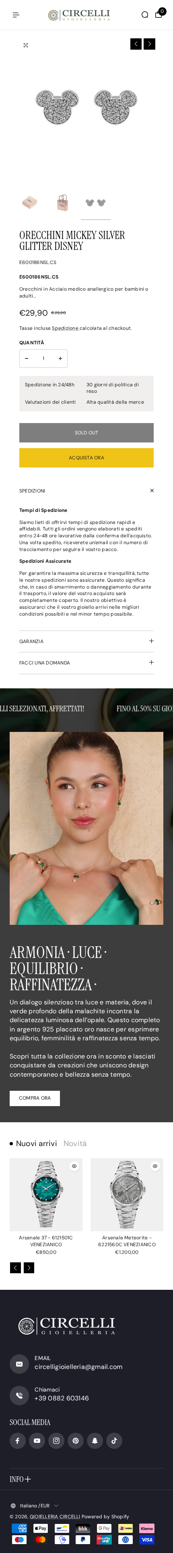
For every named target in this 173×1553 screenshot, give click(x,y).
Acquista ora (86, 458)
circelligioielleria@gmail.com (78, 1366)
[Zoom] (25, 45)
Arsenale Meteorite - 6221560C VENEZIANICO (127, 1241)
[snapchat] (95, 1441)
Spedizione (66, 328)
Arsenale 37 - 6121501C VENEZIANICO (46, 1241)
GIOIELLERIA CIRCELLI (55, 1516)
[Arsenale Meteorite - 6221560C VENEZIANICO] (127, 1194)
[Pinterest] (76, 1441)
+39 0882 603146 (62, 1398)
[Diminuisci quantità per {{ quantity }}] (26, 358)
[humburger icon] (16, 14)
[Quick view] (74, 1166)
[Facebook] (18, 1441)
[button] (136, 44)
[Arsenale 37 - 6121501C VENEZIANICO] (46, 1194)
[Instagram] (56, 1441)
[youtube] (37, 1441)
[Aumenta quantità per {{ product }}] (60, 358)
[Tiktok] (114, 1441)
